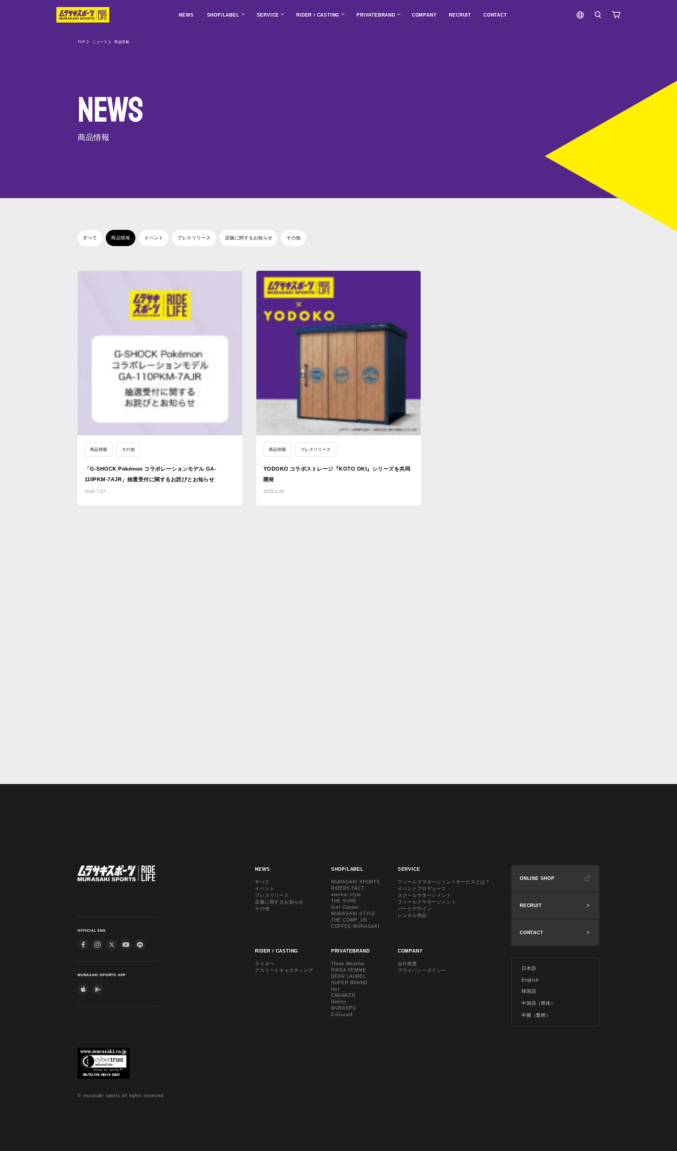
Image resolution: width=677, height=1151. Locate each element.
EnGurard (342, 1014)
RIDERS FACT (348, 888)
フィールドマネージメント (427, 902)
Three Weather (348, 963)
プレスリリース (194, 237)
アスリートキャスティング (284, 970)
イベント (153, 237)
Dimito (338, 1001)
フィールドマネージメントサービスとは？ (444, 881)
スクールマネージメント (424, 895)
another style (346, 894)
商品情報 (120, 237)
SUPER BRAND (349, 982)
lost (335, 989)
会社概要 (407, 963)
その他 (293, 237)
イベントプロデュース (422, 888)
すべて (90, 237)
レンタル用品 (412, 915)
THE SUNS (343, 901)
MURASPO (343, 1008)
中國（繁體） (536, 1015)
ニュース (99, 42)
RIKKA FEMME (348, 970)
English (530, 979)
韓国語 (529, 991)
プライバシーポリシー (422, 970)
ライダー (264, 963)
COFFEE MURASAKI (355, 926)
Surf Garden (345, 907)
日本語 (529, 968)
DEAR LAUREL (348, 976)
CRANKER (343, 995)
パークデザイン (415, 908)
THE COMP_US (349, 920)
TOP (81, 42)
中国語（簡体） (539, 1003)
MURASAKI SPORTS (355, 881)
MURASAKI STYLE (353, 913)
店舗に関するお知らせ (249, 237)
